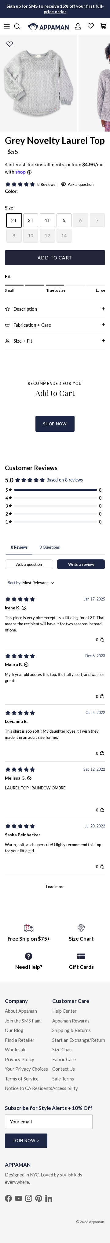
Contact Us (63, 1069)
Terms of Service (21, 1078)
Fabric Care (64, 1059)
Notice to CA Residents (28, 1088)
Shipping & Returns (71, 1030)
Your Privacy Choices (26, 1069)
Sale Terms (63, 1078)
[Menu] (6, 26)
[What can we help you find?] (20, 26)
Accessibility (65, 1088)
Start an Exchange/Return (78, 1040)
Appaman (96, 1221)
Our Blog (14, 1030)
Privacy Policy (19, 1059)
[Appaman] (48, 26)
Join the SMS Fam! (23, 1020)
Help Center (64, 1011)
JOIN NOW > (26, 1140)
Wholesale (16, 1049)
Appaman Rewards (71, 1020)
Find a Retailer (20, 1040)
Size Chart (62, 1049)
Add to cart (55, 257)
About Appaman (21, 1011)
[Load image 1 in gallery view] (38, 83)
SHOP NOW (55, 423)
